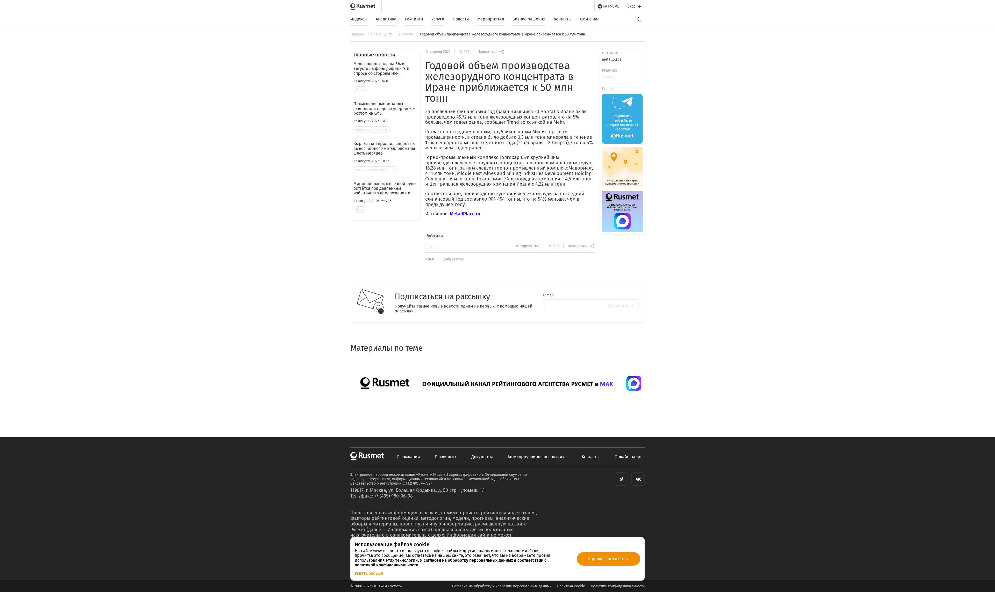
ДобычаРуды (453, 259)
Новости (461, 19)
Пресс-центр (382, 34)
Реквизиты (445, 457)
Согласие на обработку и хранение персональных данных (501, 586)
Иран (429, 259)
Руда (360, 209)
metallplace (612, 59)
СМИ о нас (589, 19)
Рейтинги (414, 19)
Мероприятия (490, 19)
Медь (360, 89)
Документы (482, 457)
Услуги (437, 19)
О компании (408, 457)
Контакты (563, 19)
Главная (357, 34)
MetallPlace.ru (465, 214)
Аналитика (386, 19)
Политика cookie (571, 586)
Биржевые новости (372, 129)
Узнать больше (369, 573)
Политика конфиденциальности (618, 586)
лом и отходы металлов (376, 169)
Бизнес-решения (529, 19)
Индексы (358, 19)
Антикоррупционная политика (537, 457)
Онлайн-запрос (630, 457)
